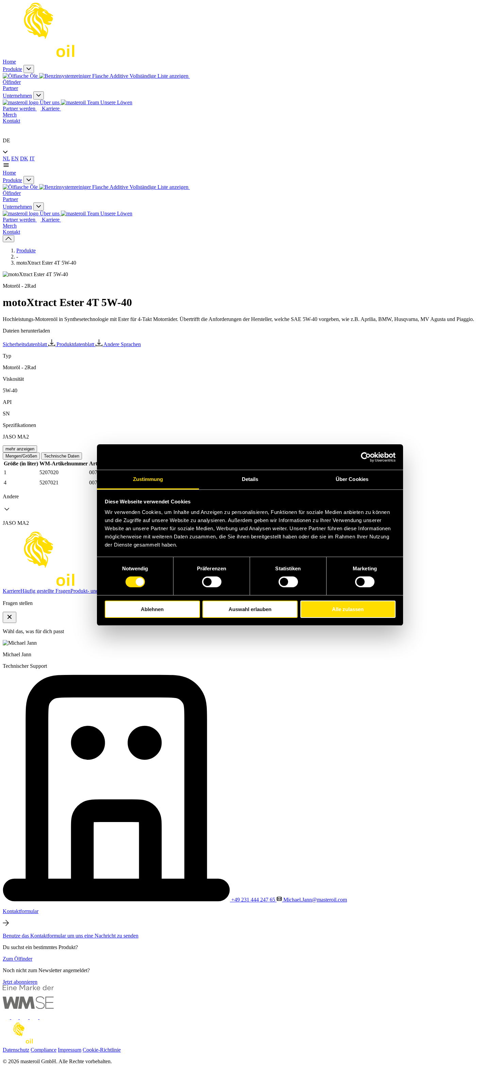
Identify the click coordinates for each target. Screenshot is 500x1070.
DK (24, 158)
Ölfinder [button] (12, 82)
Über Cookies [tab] (352, 479)
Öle (34, 76)
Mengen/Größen (21, 456)
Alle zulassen (348, 609)
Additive (119, 76)
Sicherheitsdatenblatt (25, 344)
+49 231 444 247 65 (253, 900)
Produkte (26, 250)
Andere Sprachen (122, 344)
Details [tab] (250, 479)
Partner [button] (10, 88)
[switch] (211, 581)
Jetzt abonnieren (20, 982)
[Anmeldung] (6, 129)
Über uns (49, 102)
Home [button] (9, 62)
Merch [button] (10, 115)
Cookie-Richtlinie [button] (102, 1050)
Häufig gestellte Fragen (45, 591)
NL (6, 158)
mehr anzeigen (19, 448)
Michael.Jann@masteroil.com (314, 900)
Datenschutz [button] (16, 1050)
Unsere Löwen (115, 102)
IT (32, 158)
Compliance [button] (43, 1050)
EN (15, 158)
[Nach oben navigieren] (8, 238)
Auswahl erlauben (250, 609)
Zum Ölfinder (17, 959)
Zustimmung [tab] (148, 479)
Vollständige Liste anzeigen (160, 76)
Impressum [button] (69, 1050)
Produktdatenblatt (76, 344)
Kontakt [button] (11, 121)
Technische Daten (61, 456)
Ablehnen (152, 609)
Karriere (51, 108)
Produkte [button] (12, 69)
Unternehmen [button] (17, 96)
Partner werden (20, 108)
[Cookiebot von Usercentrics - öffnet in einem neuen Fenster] (366, 457)
